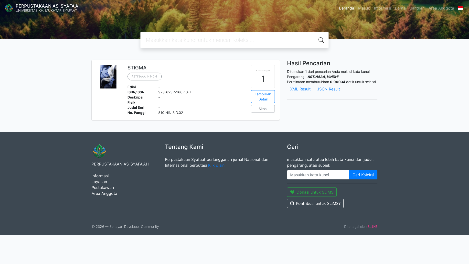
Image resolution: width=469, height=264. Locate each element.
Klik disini (216, 165)
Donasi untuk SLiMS (315, 192)
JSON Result (328, 89)
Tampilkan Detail (263, 96)
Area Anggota (441, 8)
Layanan (99, 181)
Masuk (364, 8)
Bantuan (417, 8)
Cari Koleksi (363, 174)
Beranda (346, 8)
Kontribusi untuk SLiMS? (318, 203)
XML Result (300, 89)
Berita (400, 8)
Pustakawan (103, 187)
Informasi (382, 8)
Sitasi (263, 109)
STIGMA (137, 68)
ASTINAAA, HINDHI (145, 76)
